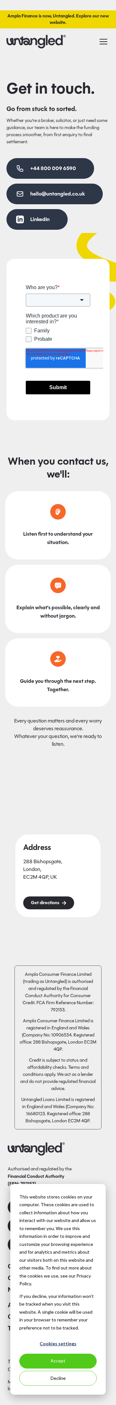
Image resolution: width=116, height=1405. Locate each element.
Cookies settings (58, 1343)
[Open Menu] (103, 41)
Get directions (45, 902)
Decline (58, 1378)
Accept (58, 1360)
